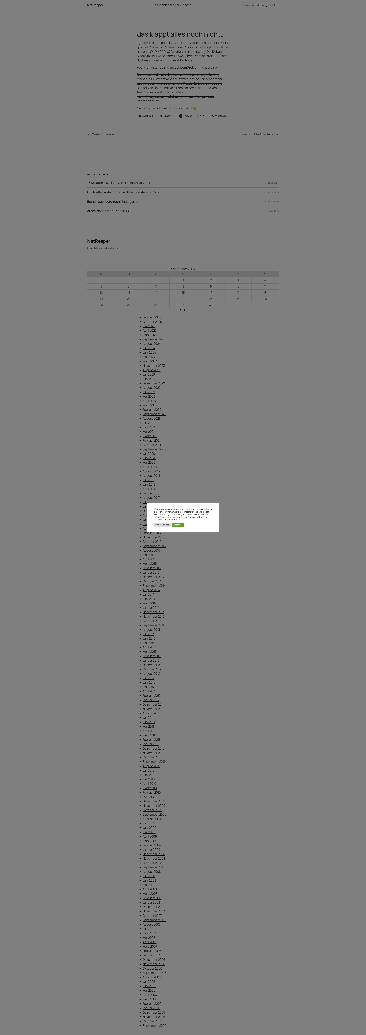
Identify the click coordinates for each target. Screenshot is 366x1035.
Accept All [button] (178, 524)
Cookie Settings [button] (162, 524)
